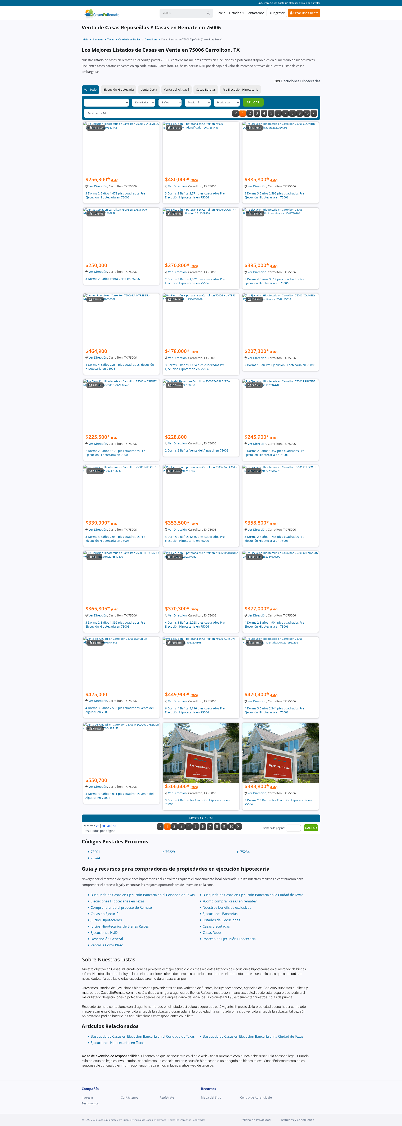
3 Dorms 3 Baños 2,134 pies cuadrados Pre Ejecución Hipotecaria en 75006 (195, 367)
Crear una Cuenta (305, 13)
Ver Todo (90, 89)
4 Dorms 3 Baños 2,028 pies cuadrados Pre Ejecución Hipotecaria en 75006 (195, 624)
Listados (235, 13)
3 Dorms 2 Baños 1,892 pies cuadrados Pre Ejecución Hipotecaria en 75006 (115, 624)
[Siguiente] (314, 113)
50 (114, 826)
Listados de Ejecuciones (221, 920)
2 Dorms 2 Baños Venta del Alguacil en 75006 (196, 450)
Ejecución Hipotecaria (118, 89)
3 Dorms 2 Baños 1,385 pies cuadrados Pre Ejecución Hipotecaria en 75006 (195, 539)
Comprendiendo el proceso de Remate (121, 907)
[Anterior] (235, 113)
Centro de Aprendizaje (256, 1097)
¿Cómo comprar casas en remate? (229, 901)
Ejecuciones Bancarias (220, 913)
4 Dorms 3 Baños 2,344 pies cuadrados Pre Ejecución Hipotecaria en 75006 (274, 710)
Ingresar (278, 13)
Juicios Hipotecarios (106, 920)
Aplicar (253, 102)
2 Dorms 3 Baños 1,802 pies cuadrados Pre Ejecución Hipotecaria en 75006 (195, 281)
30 (103, 826)
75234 (245, 851)
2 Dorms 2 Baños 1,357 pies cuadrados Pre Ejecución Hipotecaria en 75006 (274, 453)
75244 (95, 858)
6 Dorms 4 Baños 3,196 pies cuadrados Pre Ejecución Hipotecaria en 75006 (195, 710)
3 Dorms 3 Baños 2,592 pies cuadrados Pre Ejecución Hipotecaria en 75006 (274, 195)
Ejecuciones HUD (104, 932)
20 (97, 826)
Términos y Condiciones (297, 1120)
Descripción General (107, 939)
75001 (95, 851)
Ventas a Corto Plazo (107, 945)
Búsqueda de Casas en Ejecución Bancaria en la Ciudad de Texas (253, 895)
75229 (170, 851)
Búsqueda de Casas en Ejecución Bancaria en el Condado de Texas (143, 895)
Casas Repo (212, 932)
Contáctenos (255, 13)
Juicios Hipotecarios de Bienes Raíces (120, 926)
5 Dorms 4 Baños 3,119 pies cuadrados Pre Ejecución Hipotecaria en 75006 (274, 281)
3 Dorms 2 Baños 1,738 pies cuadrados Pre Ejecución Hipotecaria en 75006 (274, 539)
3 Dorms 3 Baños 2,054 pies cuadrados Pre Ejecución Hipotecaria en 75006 (115, 539)
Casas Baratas (206, 89)
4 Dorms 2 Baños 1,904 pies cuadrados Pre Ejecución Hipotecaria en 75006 (274, 624)
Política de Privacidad (256, 1120)
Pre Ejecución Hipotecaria (240, 89)
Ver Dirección (98, 186)
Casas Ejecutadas (216, 926)
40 (109, 826)
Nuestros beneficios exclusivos (227, 907)
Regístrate (167, 1097)
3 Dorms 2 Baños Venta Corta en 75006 (112, 279)
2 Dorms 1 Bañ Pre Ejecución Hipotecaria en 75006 (280, 365)
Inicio (221, 13)
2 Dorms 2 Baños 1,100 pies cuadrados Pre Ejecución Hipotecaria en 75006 (115, 453)
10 (307, 113)
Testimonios (90, 1103)
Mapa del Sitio (211, 1097)
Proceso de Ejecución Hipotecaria (229, 939)
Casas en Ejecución (106, 913)
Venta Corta (149, 89)
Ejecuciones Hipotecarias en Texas (117, 901)
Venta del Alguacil (176, 89)
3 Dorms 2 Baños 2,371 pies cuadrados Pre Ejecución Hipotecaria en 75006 (195, 195)
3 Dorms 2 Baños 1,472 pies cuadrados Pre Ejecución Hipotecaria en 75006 (115, 195)
